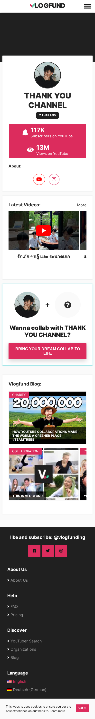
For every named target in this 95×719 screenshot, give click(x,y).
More (81, 204)
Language (17, 672)
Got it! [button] (82, 708)
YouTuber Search (26, 641)
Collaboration (25, 451)
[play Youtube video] (44, 230)
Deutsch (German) (29, 689)
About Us (17, 569)
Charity (19, 395)
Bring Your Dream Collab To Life (47, 351)
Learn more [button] (57, 711)
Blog (14, 657)
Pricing (16, 614)
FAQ (14, 606)
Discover (17, 630)
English (19, 681)
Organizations (23, 649)
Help (12, 595)
